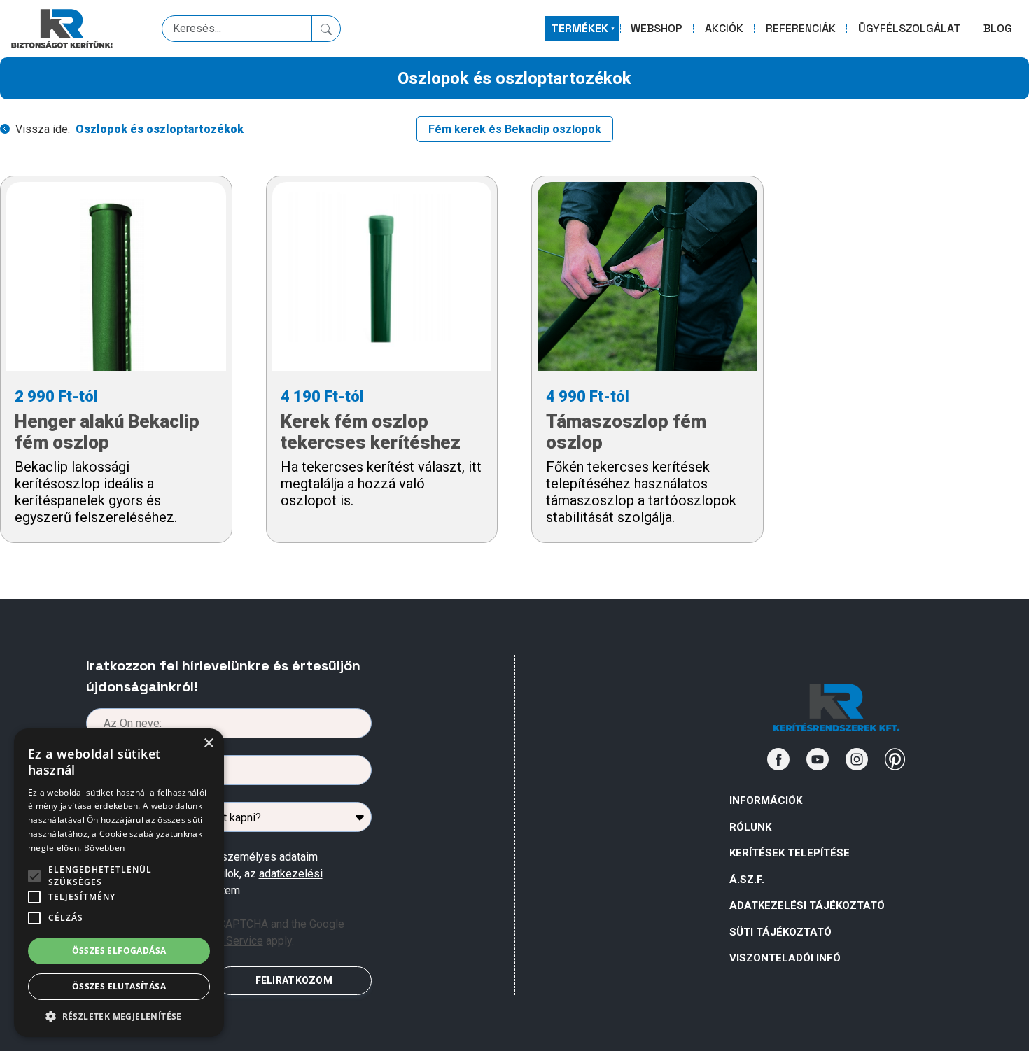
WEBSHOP (656, 28)
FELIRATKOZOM (293, 980)
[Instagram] (857, 759)
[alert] (119, 882)
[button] (119, 1016)
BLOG (997, 28)
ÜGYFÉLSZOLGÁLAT (909, 28)
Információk (765, 800)
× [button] (208, 743)
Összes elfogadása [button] (119, 951)
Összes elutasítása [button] (119, 986)
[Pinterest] (895, 759)
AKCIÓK (724, 28)
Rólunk (750, 827)
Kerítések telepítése (789, 853)
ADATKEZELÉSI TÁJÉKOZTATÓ (807, 905)
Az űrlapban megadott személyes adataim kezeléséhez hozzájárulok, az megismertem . (217, 873)
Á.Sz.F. (746, 879)
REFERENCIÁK (801, 28)
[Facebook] (778, 759)
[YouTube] (817, 759)
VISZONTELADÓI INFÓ (785, 958)
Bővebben (104, 848)
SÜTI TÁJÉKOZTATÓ (780, 932)
